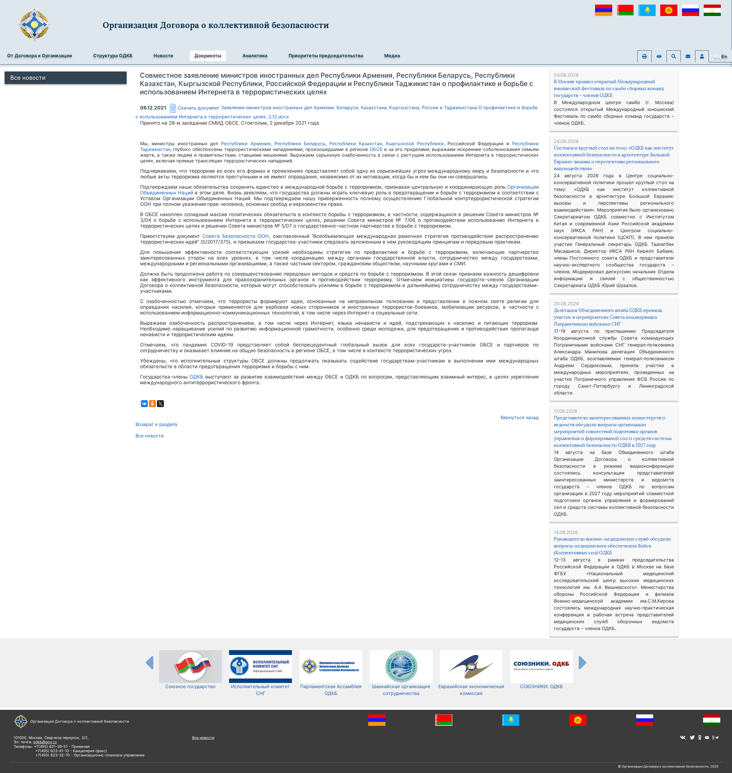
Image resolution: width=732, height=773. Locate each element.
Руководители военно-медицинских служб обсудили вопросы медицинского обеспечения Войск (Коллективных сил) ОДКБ (612, 545)
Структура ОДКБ (112, 55)
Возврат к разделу (157, 424)
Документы (207, 55)
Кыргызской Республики (414, 143)
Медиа (392, 55)
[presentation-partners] (149, 662)
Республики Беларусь (299, 143)
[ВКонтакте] (144, 403)
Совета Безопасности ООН (235, 236)
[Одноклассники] (152, 403)
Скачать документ (199, 108)
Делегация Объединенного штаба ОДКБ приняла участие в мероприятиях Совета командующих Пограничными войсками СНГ (608, 317)
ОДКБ (196, 377)
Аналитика (254, 55)
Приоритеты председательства (326, 55)
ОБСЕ (376, 149)
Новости (163, 55)
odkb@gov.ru (45, 742)
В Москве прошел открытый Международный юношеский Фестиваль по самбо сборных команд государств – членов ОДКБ (609, 88)
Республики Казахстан (355, 143)
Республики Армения (245, 143)
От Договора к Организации (39, 55)
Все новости (27, 77)
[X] (160, 403)
